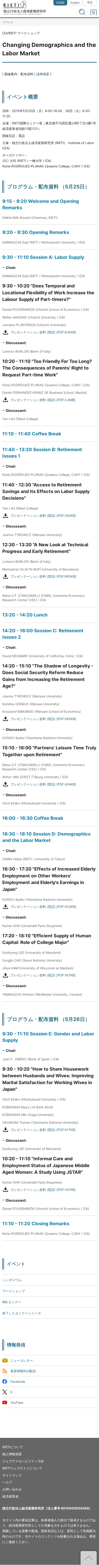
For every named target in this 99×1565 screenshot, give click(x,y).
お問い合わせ (12, 1489)
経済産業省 (10, 1496)
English (75, 2)
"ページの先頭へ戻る (89, 1558)
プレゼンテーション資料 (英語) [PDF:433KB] (43, 907)
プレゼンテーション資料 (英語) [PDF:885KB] (43, 577)
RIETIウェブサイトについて (22, 1468)
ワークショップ (13, 1291)
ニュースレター (21, 1360)
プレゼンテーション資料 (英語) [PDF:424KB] (43, 784)
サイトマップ (12, 1475)
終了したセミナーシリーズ (21, 1313)
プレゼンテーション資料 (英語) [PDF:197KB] (43, 1190)
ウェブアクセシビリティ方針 (23, 1461)
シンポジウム (12, 1280)
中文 (90, 2)
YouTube (16, 1403)
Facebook (17, 1381)
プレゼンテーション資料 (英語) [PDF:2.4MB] (43, 400)
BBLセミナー (11, 1302)
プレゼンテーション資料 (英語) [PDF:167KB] (43, 975)
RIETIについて (12, 1447)
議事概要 (42, 74)
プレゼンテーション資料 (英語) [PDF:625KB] (43, 332)
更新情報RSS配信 (23, 1371)
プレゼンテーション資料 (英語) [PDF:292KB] (43, 515)
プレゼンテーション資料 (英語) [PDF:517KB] (43, 1130)
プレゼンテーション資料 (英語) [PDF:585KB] (43, 719)
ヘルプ (7, 1482)
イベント (7, 22)
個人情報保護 (12, 1454)
